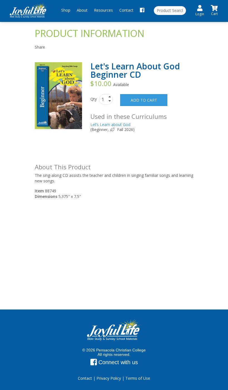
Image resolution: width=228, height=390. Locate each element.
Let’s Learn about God (110, 124)
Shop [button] (65, 10)
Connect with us (117, 362)
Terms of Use (137, 378)
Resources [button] (103, 10)
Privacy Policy (108, 378)
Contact (126, 10)
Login (199, 14)
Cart (214, 10)
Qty (94, 99)
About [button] (82, 10)
